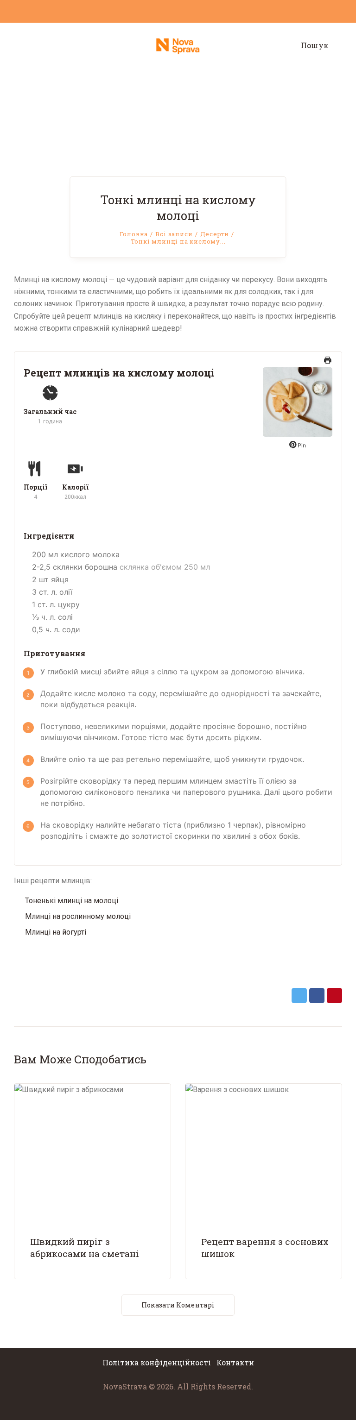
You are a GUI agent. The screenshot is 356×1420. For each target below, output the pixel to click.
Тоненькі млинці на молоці (71, 900)
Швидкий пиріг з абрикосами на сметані (84, 1248)
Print (327, 365)
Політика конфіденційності (157, 1362)
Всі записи (173, 234)
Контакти (235, 1362)
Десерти (214, 234)
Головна (134, 234)
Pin (301, 445)
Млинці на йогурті (55, 932)
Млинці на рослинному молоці (78, 916)
